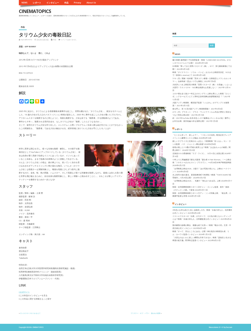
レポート (37, 2)
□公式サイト (24, 292)
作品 (66, 2)
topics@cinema (26, 39)
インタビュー (52, 2)
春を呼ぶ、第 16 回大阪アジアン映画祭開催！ (191, 109)
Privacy (77, 2)
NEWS (24, 2)
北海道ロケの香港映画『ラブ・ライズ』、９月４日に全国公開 (198, 153)
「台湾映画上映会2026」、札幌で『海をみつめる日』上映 (196, 181)
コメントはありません (68, 39)
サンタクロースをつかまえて (30, 313)
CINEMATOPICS (35, 11)
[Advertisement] (182, 13)
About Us (91, 2)
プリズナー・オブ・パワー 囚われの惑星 (145, 313)
